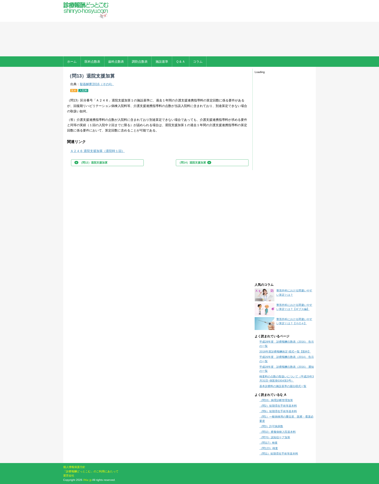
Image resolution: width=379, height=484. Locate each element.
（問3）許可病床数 (271, 426)
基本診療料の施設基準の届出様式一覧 (282, 386)
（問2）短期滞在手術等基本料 (278, 405)
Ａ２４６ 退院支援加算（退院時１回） (97, 151)
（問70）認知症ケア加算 (274, 437)
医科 (74, 90)
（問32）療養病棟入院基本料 (277, 431)
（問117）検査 (268, 442)
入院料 (83, 90)
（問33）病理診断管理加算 (276, 400)
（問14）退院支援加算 (194, 162)
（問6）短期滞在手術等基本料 (278, 411)
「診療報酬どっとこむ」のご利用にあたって (90, 471)
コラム (198, 61)
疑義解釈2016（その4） (97, 84)
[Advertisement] (215, 28)
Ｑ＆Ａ (180, 61)
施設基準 (162, 61)
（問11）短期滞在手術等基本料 (278, 453)
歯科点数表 (116, 61)
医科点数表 (92, 61)
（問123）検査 (268, 448)
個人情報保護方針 (74, 467)
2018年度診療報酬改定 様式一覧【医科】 (285, 351)
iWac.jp (87, 479)
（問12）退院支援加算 (92, 162)
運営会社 (68, 475)
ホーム (72, 61)
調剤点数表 (140, 61)
